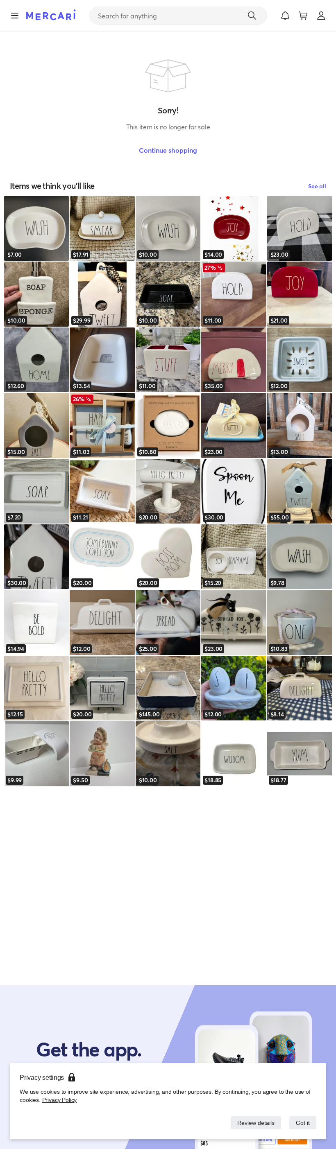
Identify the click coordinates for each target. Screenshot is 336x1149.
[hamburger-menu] (15, 15)
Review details (253, 1122)
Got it (302, 1122)
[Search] (252, 15)
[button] (285, 15)
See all (317, 186)
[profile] (321, 15)
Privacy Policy (58, 1100)
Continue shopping (168, 150)
